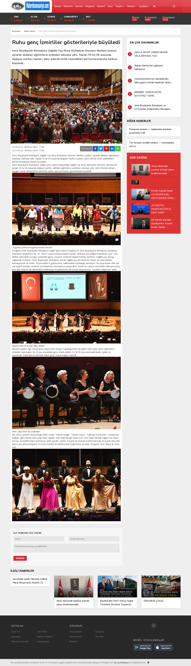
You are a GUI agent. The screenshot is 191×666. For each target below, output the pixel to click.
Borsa (135, 17)
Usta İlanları (75, 636)
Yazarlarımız (43, 641)
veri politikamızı (121, 662)
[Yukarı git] (185, 660)
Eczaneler (151, 17)
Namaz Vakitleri (45, 636)
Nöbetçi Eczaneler (20, 641)
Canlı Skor (42, 631)
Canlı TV (15, 631)
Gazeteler (168, 17)
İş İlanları (100, 631)
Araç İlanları (75, 631)
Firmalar (73, 641)
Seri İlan (100, 636)
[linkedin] (112, 148)
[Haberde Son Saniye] (30, 6)
